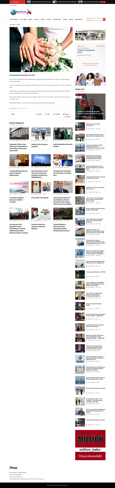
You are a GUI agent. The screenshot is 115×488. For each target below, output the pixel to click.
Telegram (67, 114)
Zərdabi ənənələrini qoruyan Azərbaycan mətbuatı (38, 227)
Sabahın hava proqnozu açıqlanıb (95, 388)
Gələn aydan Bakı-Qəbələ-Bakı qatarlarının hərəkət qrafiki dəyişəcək (94, 221)
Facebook (39, 114)
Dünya (43, 19)
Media (30, 19)
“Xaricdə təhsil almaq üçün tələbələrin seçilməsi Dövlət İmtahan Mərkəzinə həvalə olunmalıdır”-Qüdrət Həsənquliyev (95, 347)
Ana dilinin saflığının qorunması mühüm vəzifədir (17, 200)
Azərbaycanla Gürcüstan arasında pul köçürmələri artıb (95, 177)
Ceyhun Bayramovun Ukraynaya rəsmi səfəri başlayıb (95, 325)
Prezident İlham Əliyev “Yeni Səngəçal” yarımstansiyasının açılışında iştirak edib (94, 400)
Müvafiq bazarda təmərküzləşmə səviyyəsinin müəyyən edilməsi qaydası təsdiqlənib (95, 368)
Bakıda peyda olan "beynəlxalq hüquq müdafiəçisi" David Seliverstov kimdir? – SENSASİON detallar (95, 337)
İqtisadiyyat (57, 19)
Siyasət (36, 19)
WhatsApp (67, 116)
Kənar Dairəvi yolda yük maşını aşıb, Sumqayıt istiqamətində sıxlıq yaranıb (95, 199)
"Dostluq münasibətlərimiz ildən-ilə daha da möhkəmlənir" (19, 173)
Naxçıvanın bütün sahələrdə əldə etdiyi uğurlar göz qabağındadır (95, 262)
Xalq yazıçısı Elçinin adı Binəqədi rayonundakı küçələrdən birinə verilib (95, 411)
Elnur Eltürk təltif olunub (39, 198)
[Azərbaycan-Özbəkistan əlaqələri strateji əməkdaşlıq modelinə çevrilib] (80, 2)
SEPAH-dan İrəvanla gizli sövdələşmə (93, 124)
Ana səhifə (13, 24)
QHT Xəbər (23, 19)
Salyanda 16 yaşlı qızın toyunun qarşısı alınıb (95, 188)
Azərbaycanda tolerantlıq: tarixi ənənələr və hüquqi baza (62, 173)
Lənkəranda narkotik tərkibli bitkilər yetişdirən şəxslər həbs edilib (95, 168)
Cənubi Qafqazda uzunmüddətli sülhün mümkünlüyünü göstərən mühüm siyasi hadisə (95, 284)
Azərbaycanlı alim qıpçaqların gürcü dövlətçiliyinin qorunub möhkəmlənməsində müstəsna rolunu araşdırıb (19, 229)
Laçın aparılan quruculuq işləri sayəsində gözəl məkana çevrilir (95, 135)
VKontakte (57, 114)
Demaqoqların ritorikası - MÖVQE (95, 272)
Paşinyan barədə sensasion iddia (95, 420)
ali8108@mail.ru (18, 477)
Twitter (48, 114)
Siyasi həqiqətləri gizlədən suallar (93, 304)
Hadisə (49, 19)
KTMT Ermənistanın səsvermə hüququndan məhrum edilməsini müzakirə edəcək (95, 358)
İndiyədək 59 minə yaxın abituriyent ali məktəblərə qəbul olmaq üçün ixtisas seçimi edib (95, 231)
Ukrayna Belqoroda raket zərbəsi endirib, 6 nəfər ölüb (95, 209)
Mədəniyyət (79, 19)
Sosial (65, 19)
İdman (71, 19)
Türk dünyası (14, 19)
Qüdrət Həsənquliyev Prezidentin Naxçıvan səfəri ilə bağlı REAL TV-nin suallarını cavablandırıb (95, 252)
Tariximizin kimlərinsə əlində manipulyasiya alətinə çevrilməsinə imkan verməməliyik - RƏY (95, 147)
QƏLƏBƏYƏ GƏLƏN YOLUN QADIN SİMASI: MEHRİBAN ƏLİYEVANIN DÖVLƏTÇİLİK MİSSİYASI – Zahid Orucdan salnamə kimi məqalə (94, 157)
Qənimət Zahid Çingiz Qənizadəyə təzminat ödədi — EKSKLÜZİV (95, 315)
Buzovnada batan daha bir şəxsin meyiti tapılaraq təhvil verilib (95, 378)
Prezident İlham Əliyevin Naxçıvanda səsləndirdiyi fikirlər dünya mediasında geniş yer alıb (95, 242)
